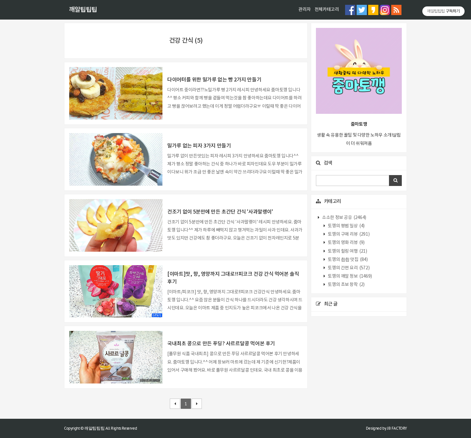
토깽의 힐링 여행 (347, 251)
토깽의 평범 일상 (346, 226)
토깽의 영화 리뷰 (346, 242)
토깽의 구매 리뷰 (348, 234)
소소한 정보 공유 (343, 217)
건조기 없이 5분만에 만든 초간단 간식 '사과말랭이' (220, 212)
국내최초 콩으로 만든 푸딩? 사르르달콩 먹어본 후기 (221, 344)
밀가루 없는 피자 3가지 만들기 (199, 146)
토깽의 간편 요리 (348, 268)
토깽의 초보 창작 (346, 284)
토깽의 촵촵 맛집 (347, 259)
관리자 (304, 9)
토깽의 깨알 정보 (349, 276)
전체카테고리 (327, 9)
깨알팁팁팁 (83, 10)
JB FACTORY (397, 428)
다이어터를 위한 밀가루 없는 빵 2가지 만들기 (214, 80)
